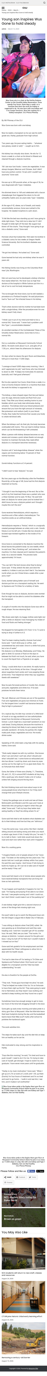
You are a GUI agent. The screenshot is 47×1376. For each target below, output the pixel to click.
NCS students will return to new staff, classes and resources (22, 1274)
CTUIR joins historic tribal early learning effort (22, 1316)
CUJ (24, 8)
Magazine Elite (33, 1368)
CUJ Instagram (8, 3)
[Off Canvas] (3, 8)
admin (4, 29)
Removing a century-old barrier (16, 1357)
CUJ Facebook (22, 3)
